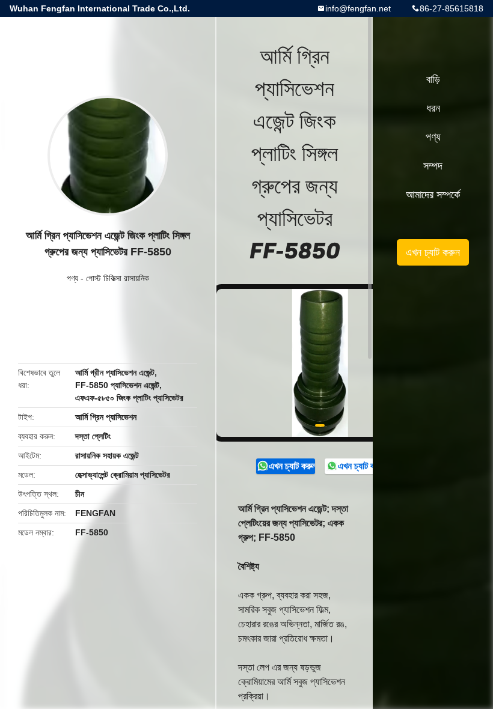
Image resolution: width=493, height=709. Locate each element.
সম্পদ (432, 166)
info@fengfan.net (358, 8)
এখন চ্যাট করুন (292, 466)
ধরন (433, 108)
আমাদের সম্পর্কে (433, 195)
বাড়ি (433, 79)
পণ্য (72, 278)
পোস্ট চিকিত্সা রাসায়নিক (117, 278)
